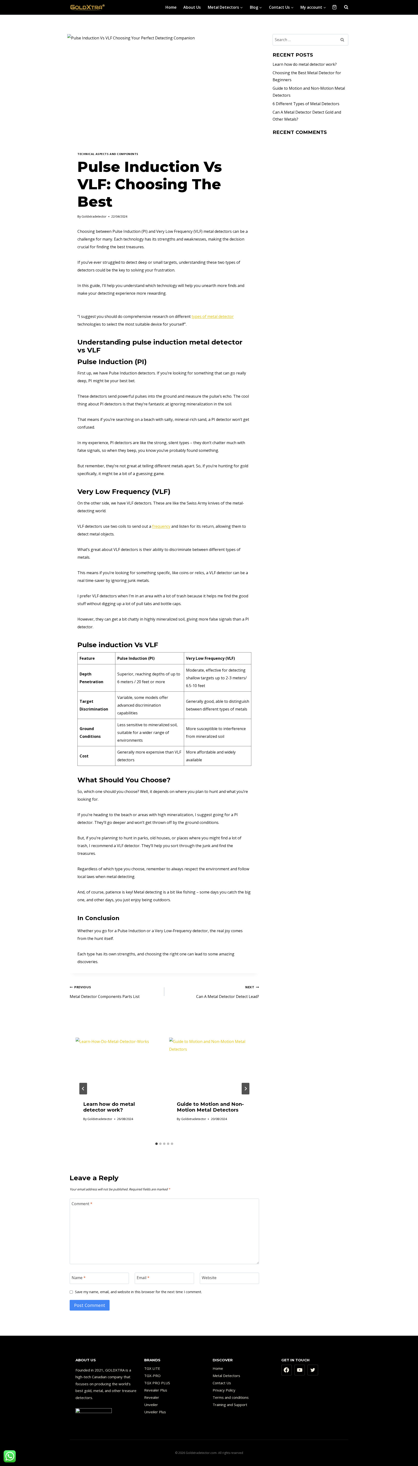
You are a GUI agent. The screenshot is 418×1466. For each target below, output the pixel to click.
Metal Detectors (226, 1375)
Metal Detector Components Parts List (105, 992)
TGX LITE (152, 1368)
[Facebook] (286, 1370)
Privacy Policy (224, 1390)
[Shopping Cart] (334, 7)
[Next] (245, 1088)
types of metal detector (213, 316)
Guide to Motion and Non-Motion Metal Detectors (210, 1107)
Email (143, 1277)
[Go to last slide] (83, 1088)
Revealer (151, 1397)
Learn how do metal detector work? (109, 1107)
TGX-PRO (152, 1375)
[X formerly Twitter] (312, 1370)
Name (79, 1277)
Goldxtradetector (94, 216)
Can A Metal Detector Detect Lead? (227, 992)
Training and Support (230, 1404)
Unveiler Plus (155, 1411)
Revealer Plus (155, 1390)
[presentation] (117, 1066)
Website (209, 1277)
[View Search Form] (343, 7)
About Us (192, 7)
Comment (82, 1203)
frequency (161, 526)
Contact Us (222, 1382)
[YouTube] (299, 1370)
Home (171, 7)
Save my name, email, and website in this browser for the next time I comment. (138, 1292)
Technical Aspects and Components (107, 154)
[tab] (156, 1144)
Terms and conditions (231, 1397)
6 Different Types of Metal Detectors (306, 103)
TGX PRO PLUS (157, 1382)
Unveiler (151, 1404)
